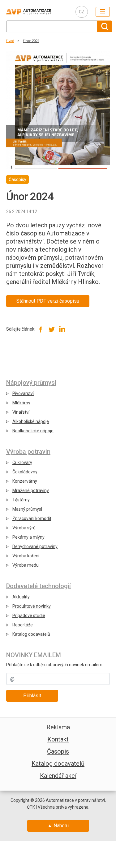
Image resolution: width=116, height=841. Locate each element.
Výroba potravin (28, 451)
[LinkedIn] (62, 329)
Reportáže (22, 624)
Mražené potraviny (30, 490)
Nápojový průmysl (31, 382)
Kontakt (58, 739)
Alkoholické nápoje (30, 421)
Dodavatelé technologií (38, 586)
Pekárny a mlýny (28, 537)
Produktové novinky (31, 606)
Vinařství (20, 412)
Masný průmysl (27, 509)
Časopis (58, 751)
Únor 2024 (31, 41)
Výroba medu (25, 565)
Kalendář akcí (58, 775)
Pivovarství (23, 393)
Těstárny (21, 499)
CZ (81, 11)
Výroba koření (25, 555)
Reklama (58, 727)
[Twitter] (51, 329)
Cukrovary (22, 462)
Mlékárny (21, 402)
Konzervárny (24, 481)
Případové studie (28, 615)
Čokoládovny (24, 471)
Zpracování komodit (31, 518)
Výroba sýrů (24, 527)
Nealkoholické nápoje (33, 430)
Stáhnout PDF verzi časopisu (47, 301)
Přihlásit (32, 696)
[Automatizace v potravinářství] (36, 11)
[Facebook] (41, 329)
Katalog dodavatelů (31, 634)
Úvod (10, 41)
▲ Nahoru (58, 826)
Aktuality (21, 596)
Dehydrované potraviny (35, 546)
